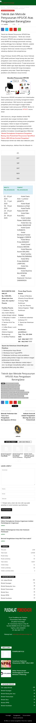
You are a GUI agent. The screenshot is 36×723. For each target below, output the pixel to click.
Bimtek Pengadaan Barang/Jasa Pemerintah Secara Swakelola (18, 455)
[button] (33, 3)
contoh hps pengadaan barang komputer (13, 390)
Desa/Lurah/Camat (18, 717)
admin (6, 24)
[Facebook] (10, 638)
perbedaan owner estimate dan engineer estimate (15, 397)
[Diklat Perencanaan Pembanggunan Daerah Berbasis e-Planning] (6, 673)
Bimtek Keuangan (6, 583)
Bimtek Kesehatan (6, 598)
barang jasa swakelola (12, 383)
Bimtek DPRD (5, 595)
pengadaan (4, 396)
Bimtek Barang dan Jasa (8, 10)
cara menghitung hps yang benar (10, 387)
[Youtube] (26, 638)
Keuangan (8, 715)
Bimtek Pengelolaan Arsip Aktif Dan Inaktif (16, 538)
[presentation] (18, 153)
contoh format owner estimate (10, 388)
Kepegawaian (16, 715)
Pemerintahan (26, 715)
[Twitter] (14, 638)
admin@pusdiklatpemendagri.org (22, 634)
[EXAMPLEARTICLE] (6, 654)
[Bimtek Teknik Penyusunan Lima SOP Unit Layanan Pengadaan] (29, 449)
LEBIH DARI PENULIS (24, 442)
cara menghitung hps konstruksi (10, 385)
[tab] (18, 153)
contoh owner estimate (8, 392)
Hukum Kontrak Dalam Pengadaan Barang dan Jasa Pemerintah (28, 416)
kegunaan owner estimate (9, 394)
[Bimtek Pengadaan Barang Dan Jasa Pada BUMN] (6, 449)
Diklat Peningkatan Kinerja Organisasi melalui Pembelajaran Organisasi (17, 522)
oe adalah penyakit (22, 394)
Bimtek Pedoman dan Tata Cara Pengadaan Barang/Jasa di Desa (9, 416)
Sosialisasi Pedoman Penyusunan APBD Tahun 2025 (23, 662)
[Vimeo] (18, 638)
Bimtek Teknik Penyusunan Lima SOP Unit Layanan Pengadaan (29, 455)
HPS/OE (25, 109)
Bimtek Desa (4, 592)
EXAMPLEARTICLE (18, 651)
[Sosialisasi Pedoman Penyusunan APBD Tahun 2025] (6, 664)
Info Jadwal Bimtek (6, 580)
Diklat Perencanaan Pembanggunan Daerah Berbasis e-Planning (20, 672)
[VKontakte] (22, 638)
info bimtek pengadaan (22, 392)
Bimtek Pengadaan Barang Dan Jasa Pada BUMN (6, 455)
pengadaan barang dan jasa (16, 396)
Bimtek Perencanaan (7, 589)
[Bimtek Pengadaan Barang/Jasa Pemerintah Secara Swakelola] (18, 449)
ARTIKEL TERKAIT (11, 442)
